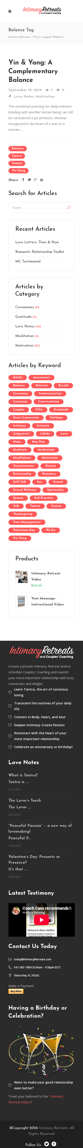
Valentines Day (24, 530)
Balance (17, 148)
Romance (49, 473)
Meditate (20, 449)
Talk (16, 506)
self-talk (19, 481)
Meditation (24, 336)
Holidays (56, 417)
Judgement (21, 433)
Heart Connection (26, 417)
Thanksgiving (22, 514)
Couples (18, 409)
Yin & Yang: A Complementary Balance (33, 71)
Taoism (17, 163)
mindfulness (22, 457)
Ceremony (20, 393)
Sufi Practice (43, 498)
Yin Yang (18, 170)
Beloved (41, 385)
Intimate (43, 425)
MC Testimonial (28, 261)
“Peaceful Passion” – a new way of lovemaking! (40, 829)
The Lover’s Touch (24, 801)
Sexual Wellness (24, 490)
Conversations (48, 401)
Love (64, 433)
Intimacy (19, 425)
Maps (17, 441)
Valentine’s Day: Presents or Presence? (34, 860)
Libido (45, 433)
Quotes (50, 465)
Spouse (18, 498)
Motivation (45, 96)
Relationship (22, 473)
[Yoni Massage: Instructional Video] (21, 602)
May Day (38, 441)
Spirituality (55, 490)
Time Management (27, 522)
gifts (39, 409)
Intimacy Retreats (19, 37)
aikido (17, 377)
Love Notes (24, 96)
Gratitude (23, 317)
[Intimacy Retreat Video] (21, 580)
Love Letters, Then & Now (37, 242)
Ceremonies (24, 307)
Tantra (17, 155)
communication (50, 393)
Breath (63, 385)
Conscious (20, 401)
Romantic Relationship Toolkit (39, 252)
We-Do (50, 530)
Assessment (41, 377)
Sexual (58, 481)
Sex (39, 481)
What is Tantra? (23, 775)
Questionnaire (23, 465)
